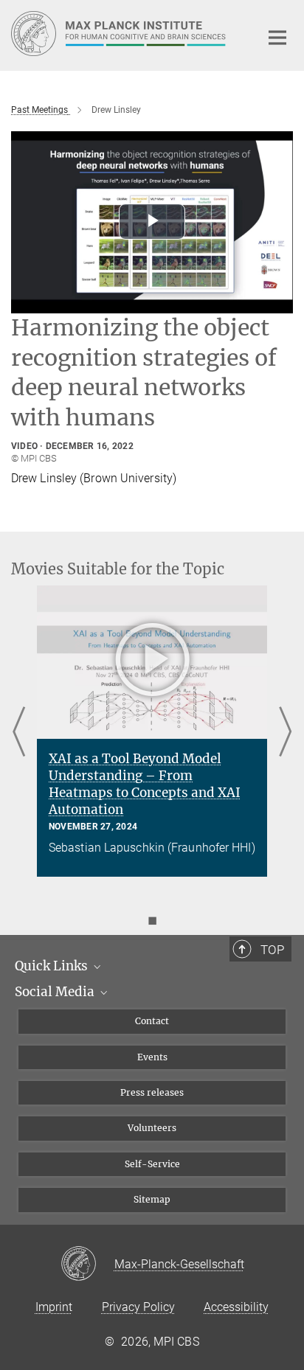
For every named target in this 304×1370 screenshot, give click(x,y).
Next (285, 732)
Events (152, 1057)
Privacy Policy (138, 1307)
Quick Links (53, 966)
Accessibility (236, 1307)
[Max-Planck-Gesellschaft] (87, 1264)
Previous (18, 732)
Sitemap (152, 1199)
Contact (152, 1020)
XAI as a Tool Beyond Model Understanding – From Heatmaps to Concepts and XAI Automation (145, 784)
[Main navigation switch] (277, 37)
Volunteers (152, 1127)
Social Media (56, 991)
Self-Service (152, 1163)
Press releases (152, 1092)
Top (272, 949)
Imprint (53, 1307)
